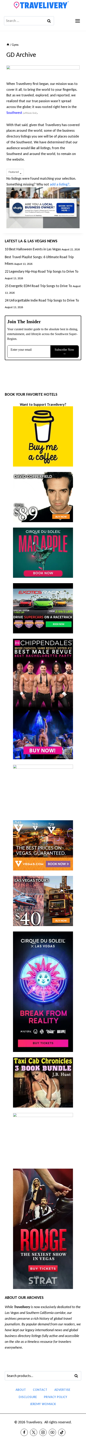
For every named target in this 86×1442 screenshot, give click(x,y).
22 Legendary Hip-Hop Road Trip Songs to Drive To (41, 271)
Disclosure (28, 1397)
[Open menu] (77, 21)
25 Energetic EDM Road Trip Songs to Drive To (38, 286)
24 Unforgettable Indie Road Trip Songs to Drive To (42, 300)
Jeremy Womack (43, 1404)
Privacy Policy (55, 1397)
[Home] (7, 45)
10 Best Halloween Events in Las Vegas (33, 249)
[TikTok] (61, 1432)
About (21, 1390)
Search (77, 1376)
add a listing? (59, 184)
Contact (40, 1390)
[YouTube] (52, 1432)
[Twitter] (33, 1432)
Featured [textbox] (14, 172)
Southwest (14, 112)
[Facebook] (24, 1432)
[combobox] (15, 172)
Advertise (62, 1390)
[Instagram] (43, 1432)
